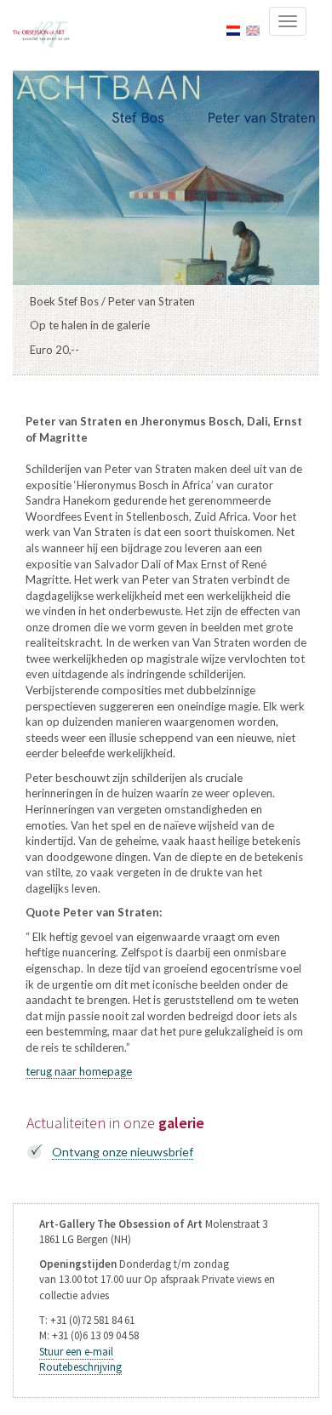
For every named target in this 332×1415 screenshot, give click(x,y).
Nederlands (233, 31)
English (253, 31)
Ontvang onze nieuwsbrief (122, 1151)
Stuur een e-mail (76, 1351)
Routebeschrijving (80, 1367)
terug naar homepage (79, 1071)
